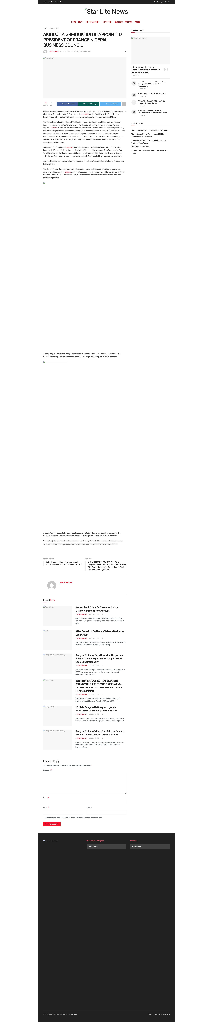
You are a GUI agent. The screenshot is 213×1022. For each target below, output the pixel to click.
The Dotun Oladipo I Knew (140, 147)
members (69, 147)
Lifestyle (107, 22)
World (137, 22)
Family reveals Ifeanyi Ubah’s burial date (152, 93)
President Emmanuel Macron (112, 541)
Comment (47, 770)
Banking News (53, 28)
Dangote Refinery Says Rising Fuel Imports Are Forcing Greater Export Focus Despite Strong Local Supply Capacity (100, 658)
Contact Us (58, 2)
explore (68, 172)
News (80, 22)
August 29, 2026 (94, 614)
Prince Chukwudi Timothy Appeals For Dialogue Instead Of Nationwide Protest (145, 69)
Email (46, 808)
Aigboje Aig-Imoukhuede (57, 541)
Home (45, 2)
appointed (85, 114)
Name (46, 798)
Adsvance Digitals (71, 1015)
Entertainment (93, 22)
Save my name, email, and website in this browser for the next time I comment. (74, 818)
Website (89, 808)
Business (119, 22)
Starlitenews (112, 544)
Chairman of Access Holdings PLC (80, 541)
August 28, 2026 (94, 638)
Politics (128, 22)
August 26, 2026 (94, 694)
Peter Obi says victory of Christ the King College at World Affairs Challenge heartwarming (151, 84)
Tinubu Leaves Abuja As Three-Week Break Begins (149, 130)
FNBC (97, 541)
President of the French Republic (94, 544)
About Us (51, 2)
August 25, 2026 (94, 714)
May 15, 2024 (67, 51)
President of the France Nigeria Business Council (62, 544)
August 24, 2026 (94, 738)
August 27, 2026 (94, 665)
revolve (55, 128)
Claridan (62, 1015)
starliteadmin (54, 51)
